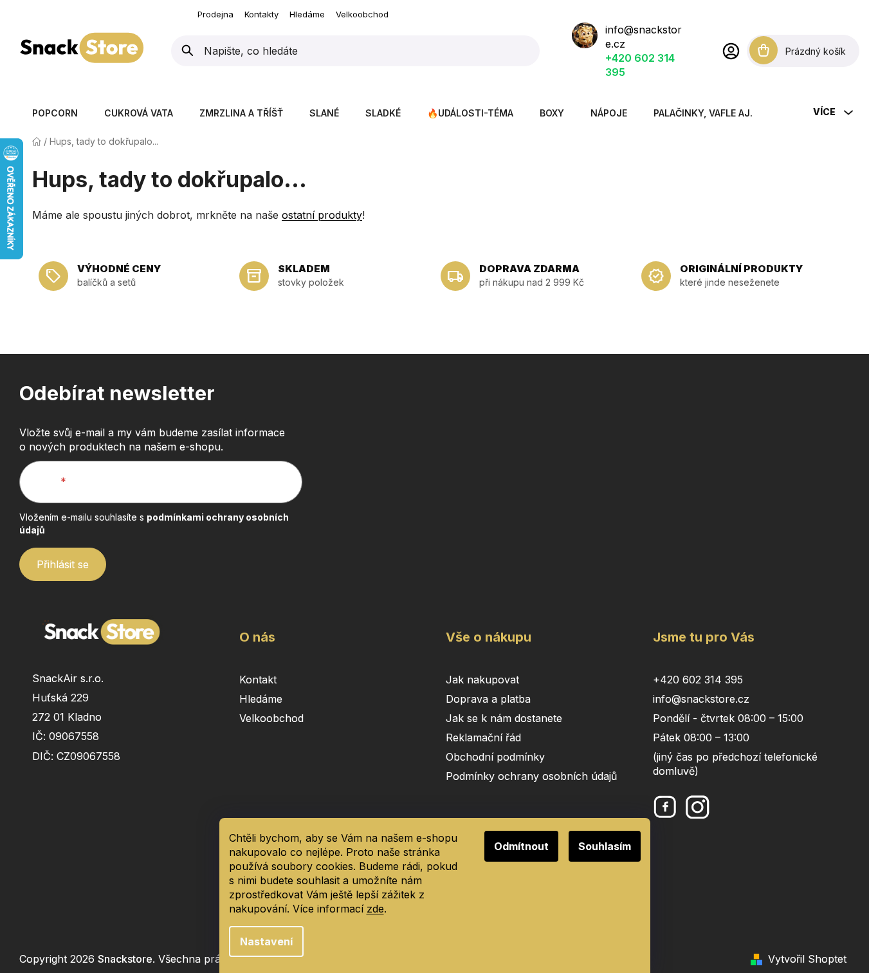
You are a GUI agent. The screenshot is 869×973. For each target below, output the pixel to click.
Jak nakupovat (482, 679)
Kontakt (258, 679)
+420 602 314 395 (698, 679)
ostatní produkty (322, 214)
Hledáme (307, 14)
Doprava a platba (488, 698)
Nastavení (266, 941)
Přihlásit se (63, 564)
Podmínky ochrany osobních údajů (531, 776)
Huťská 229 (60, 697)
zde (375, 908)
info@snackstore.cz (701, 698)
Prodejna (215, 14)
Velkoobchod (362, 14)
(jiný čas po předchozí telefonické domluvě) (735, 763)
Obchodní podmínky (495, 756)
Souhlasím (604, 846)
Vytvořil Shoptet (807, 958)
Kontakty (261, 14)
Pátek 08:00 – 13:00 (701, 737)
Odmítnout (521, 846)
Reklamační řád (483, 737)
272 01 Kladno (67, 716)
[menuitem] (55, 113)
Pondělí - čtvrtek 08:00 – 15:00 (728, 718)
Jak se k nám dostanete (504, 718)
